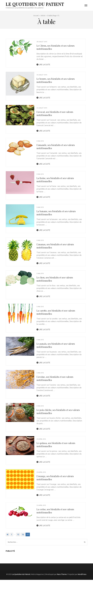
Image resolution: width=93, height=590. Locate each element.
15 (18, 534)
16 (23, 534)
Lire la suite (44, 65)
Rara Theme (62, 574)
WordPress (82, 574)
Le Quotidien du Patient (35, 4)
